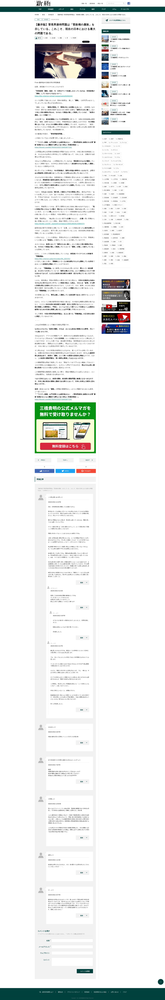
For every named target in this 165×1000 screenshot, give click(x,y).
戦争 (118, 208)
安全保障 (124, 197)
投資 (105, 212)
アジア (104, 9)
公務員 (115, 183)
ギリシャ (115, 150)
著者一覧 (84, 3)
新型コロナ (114, 216)
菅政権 (106, 245)
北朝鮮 (122, 183)
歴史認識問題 (107, 223)
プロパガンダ (119, 164)
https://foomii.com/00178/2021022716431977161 (53, 147)
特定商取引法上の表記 (100, 992)
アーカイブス (125, 9)
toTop (161, 982)
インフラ (117, 146)
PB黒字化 (120, 139)
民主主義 (117, 223)
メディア (61, 9)
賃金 (118, 256)
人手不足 (115, 179)
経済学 (120, 230)
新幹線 (122, 216)
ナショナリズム (117, 161)
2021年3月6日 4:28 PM (59, 615)
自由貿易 (106, 241)
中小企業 (113, 175)
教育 (125, 212)
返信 (81, 582)
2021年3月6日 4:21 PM (57, 646)
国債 (126, 186)
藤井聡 (39, 38)
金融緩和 (126, 260)
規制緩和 (106, 249)
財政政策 (120, 252)
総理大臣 (115, 238)
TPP (105, 142)
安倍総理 (115, 197)
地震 (105, 194)
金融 (118, 260)
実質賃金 (115, 201)
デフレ (118, 157)
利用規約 (86, 992)
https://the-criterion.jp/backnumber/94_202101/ (52, 259)
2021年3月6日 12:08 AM (54, 804)
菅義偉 (113, 245)
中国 (105, 175)
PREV (43, 460)
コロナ (118, 153)
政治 (72, 9)
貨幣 (105, 256)
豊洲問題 (122, 249)
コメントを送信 (85, 971)
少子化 (124, 201)
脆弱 (123, 238)
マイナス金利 (107, 168)
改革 (112, 212)
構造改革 (119, 219)
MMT (112, 139)
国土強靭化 (107, 190)
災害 (122, 227)
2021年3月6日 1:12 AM (54, 860)
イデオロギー (107, 146)
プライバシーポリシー (73, 992)
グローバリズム (108, 153)
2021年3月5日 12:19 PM (54, 502)
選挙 (112, 260)
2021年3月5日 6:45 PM (54, 732)
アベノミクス (114, 142)
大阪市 (112, 194)
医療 (105, 186)
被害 (121, 245)
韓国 (112, 263)
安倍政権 (106, 197)
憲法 (112, 208)
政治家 (53, 38)
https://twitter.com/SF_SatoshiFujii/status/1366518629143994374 (60, 224)
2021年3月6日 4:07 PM (54, 895)
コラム (114, 9)
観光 (114, 249)
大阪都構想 (121, 194)
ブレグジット (107, 164)
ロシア (117, 172)
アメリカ (82, 9)
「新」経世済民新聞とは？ (46, 992)
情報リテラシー (118, 205)
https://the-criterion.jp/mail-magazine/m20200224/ (54, 96)
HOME (37, 14)
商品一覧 (100, 3)
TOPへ (65, 460)
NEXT (88, 460)
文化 (105, 216)
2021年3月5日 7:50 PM (54, 765)
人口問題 (106, 179)
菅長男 (74, 38)
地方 (122, 190)
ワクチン (125, 172)
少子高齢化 (107, 205)
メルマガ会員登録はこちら (117, 20)
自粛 (114, 241)
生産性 (106, 230)
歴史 (127, 219)
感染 (105, 208)
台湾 (119, 186)
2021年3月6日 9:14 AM (57, 591)
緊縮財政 (106, 238)
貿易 (112, 256)
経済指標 (106, 234)
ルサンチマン (107, 172)
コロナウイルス (108, 157)
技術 (125, 208)
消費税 (115, 227)
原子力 (112, 186)
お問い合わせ (114, 992)
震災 (105, 263)
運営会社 (60, 992)
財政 (113, 252)
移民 (113, 230)
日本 (105, 219)
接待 (46, 38)
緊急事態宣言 (116, 234)
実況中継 (106, 201)
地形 (115, 190)
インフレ (106, 150)
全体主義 (106, 183)
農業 (105, 260)
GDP (105, 139)
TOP (40, 9)
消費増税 (106, 227)
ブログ (125, 992)
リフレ (117, 168)
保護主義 (124, 179)
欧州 (93, 9)
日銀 (112, 219)
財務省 (106, 252)
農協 (125, 256)
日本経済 (50, 9)
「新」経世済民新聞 (43, 3)
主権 (121, 175)
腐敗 (61, 38)
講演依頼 (92, 3)
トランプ (106, 161)
